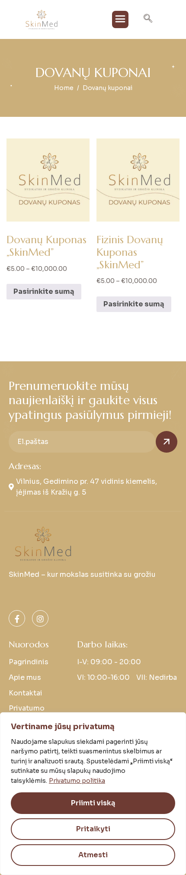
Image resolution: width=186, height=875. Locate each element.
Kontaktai (25, 693)
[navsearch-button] (148, 19)
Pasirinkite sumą (43, 291)
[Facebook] (17, 618)
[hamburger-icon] (120, 19)
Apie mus (25, 677)
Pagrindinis (28, 661)
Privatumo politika (77, 781)
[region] (93, 793)
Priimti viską (93, 802)
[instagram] (40, 618)
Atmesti (93, 854)
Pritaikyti (93, 828)
